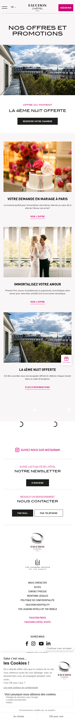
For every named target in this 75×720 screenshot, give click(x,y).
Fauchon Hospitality (38, 604)
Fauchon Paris (37, 617)
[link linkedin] (48, 644)
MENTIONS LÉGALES (37, 595)
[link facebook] (27, 643)
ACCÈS (37, 587)
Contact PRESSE (37, 591)
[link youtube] (41, 643)
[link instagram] (34, 643)
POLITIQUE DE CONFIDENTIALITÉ (37, 600)
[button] (13, 7)
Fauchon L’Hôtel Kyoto (37, 622)
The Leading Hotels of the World (37, 609)
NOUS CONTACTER (37, 582)
